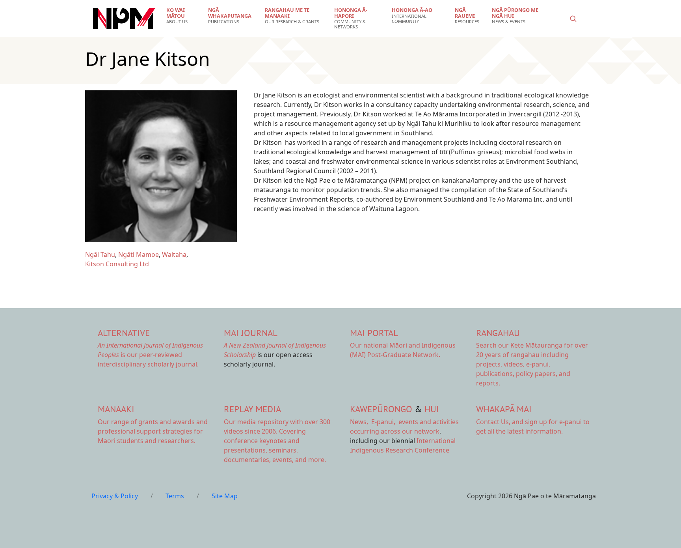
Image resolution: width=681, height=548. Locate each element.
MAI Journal (250, 333)
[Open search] (573, 18)
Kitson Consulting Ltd (117, 264)
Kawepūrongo (381, 409)
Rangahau (498, 333)
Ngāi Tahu (100, 254)
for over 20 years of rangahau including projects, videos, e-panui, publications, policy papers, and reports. (532, 364)
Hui (431, 409)
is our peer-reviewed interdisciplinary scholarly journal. (150, 354)
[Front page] (124, 18)
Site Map (225, 496)
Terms (175, 496)
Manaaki (116, 409)
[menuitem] (182, 16)
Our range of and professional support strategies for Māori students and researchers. (153, 431)
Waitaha (174, 254)
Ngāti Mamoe (138, 254)
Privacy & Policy (114, 496)
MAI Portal (374, 333)
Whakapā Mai (504, 409)
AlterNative (124, 333)
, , (373, 421)
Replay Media (252, 409)
